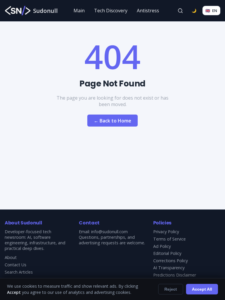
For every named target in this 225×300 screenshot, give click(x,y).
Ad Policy (162, 246)
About (11, 257)
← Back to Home (112, 120)
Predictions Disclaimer (174, 275)
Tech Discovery (110, 10)
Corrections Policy (170, 260)
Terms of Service (169, 239)
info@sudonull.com (109, 231)
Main (79, 10)
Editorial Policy (167, 253)
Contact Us (15, 264)
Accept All (202, 289)
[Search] (180, 10)
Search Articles (19, 272)
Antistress (148, 10)
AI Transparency (169, 267)
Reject (170, 289)
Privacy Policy (166, 231)
